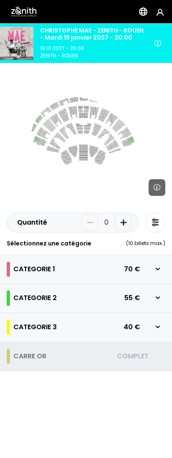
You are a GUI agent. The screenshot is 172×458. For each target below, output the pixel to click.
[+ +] (123, 222)
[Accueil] (24, 11)
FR (143, 12)
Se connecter (160, 11)
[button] (86, 269)
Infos (157, 43)
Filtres (155, 223)
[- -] (89, 222)
